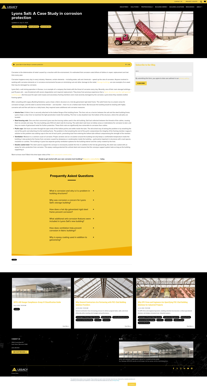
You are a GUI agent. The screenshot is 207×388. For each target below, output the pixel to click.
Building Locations (176, 7)
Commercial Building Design (84, 320)
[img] (126, 65)
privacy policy (184, 78)
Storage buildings (103, 82)
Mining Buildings (33, 26)
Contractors (106, 320)
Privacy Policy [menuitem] (15, 373)
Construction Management (171, 317)
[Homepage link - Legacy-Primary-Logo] (20, 370)
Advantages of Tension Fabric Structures (87, 317)
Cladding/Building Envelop (120, 317)
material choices (178, 320)
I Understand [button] (132, 384)
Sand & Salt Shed (46, 26)
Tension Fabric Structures (19, 26)
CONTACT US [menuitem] (178, 1)
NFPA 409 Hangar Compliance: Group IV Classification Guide (37, 302)
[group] (72, 64)
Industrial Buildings (144, 323)
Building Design (106, 317)
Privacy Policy (116, 380)
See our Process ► (20, 352)
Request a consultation (91, 159)
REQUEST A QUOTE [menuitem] (191, 1)
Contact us (72, 185)
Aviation (16, 309)
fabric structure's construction (61, 155)
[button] (14, 64)
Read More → (66, 326)
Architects (98, 320)
